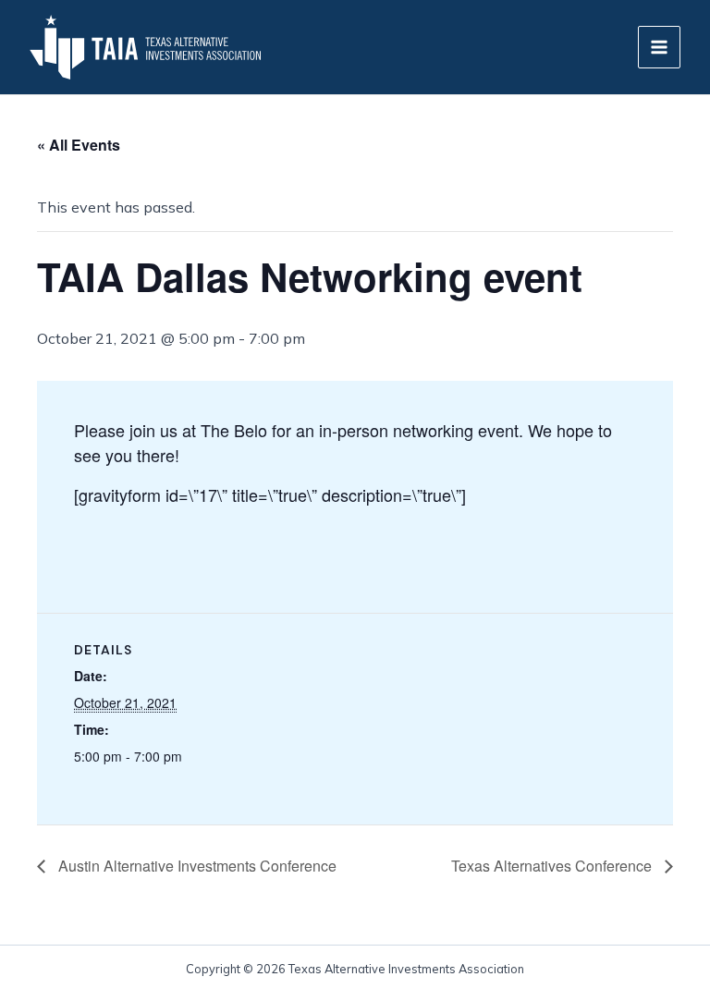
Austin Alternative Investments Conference (196, 865)
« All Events (78, 144)
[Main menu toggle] (659, 47)
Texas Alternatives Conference (553, 865)
